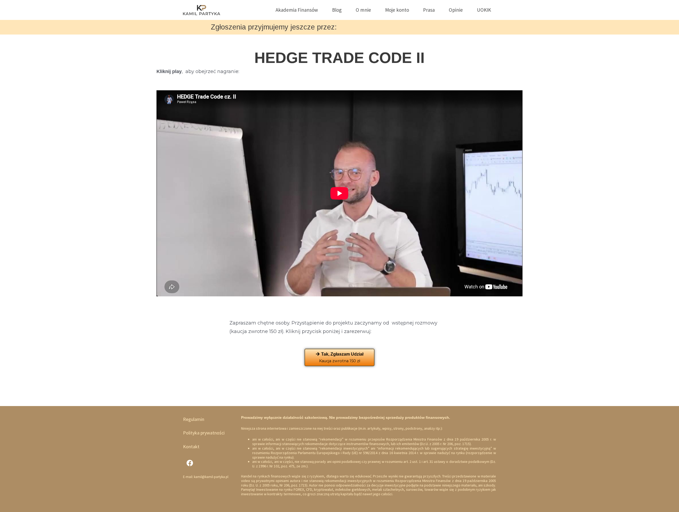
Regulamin (193, 419)
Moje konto (397, 10)
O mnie (363, 10)
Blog (337, 10)
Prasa (429, 10)
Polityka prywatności (204, 433)
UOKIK (484, 10)
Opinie (456, 10)
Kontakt (191, 446)
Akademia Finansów (297, 10)
